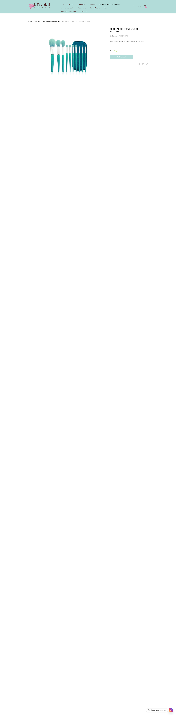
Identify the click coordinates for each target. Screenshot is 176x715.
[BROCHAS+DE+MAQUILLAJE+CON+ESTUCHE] (143, 64)
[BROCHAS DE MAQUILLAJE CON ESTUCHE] (139, 64)
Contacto (84, 11)
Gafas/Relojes (95, 8)
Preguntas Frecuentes (69, 11)
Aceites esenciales (67, 8)
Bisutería (92, 4)
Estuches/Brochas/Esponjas (109, 4)
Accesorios (82, 8)
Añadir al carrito (121, 57)
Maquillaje (81, 4)
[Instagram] (171, 710)
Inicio (62, 4)
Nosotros (107, 8)
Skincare (71, 4)
